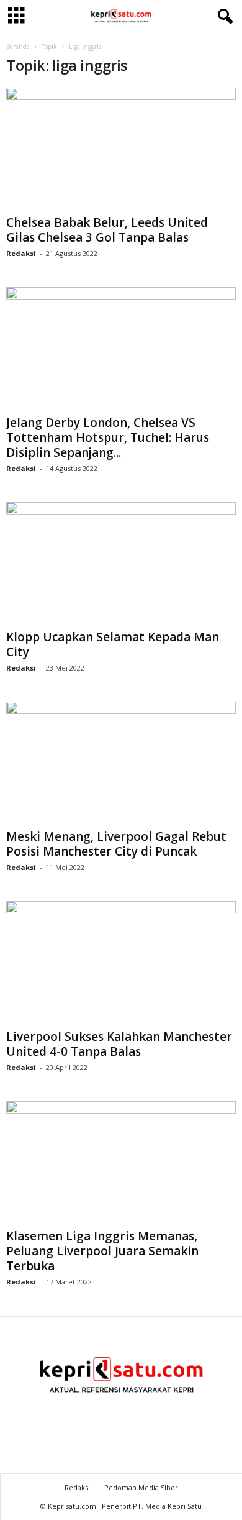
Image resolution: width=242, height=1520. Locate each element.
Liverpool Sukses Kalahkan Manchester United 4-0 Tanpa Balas (119, 1044)
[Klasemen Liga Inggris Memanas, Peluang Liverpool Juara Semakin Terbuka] (121, 1162)
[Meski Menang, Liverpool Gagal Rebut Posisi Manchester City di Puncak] (121, 763)
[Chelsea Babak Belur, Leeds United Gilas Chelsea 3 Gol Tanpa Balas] (121, 149)
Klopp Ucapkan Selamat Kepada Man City (112, 644)
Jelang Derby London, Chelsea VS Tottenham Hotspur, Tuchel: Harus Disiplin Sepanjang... (107, 437)
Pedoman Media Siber (141, 1487)
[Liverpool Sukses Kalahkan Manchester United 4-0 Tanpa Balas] (121, 962)
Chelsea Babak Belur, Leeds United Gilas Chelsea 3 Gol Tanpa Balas (107, 229)
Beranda (18, 46)
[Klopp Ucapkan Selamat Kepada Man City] (121, 563)
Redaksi (21, 253)
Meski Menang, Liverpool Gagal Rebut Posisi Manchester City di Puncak (116, 843)
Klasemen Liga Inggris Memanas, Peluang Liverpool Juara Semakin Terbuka (102, 1251)
